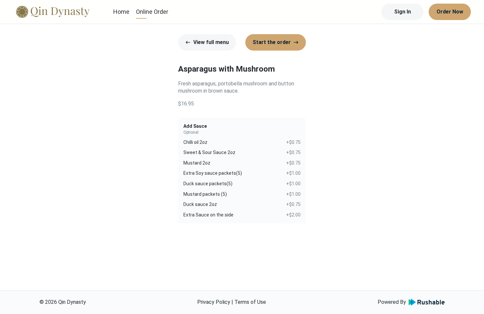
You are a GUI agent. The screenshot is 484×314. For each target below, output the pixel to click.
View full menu (211, 42)
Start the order (272, 42)
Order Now (450, 12)
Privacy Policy (213, 302)
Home (121, 11)
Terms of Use (250, 302)
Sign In (402, 12)
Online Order (152, 11)
